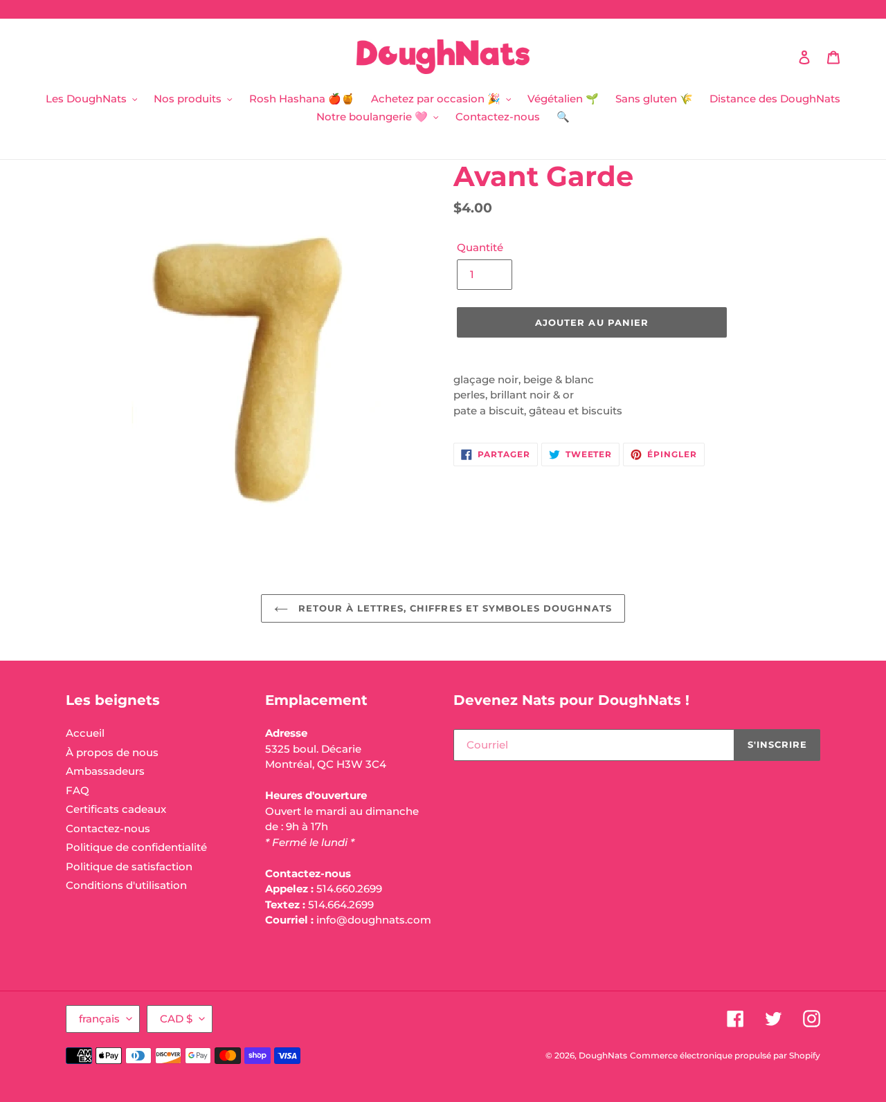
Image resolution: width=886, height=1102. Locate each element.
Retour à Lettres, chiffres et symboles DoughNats (454, 608)
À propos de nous (112, 752)
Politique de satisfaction (129, 866)
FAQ (77, 790)
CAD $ (176, 1018)
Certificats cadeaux (116, 809)
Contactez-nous (108, 828)
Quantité (480, 247)
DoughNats (603, 1055)
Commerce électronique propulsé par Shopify (725, 1055)
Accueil (85, 733)
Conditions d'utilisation (126, 885)
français (99, 1018)
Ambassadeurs (105, 771)
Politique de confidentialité (136, 847)
